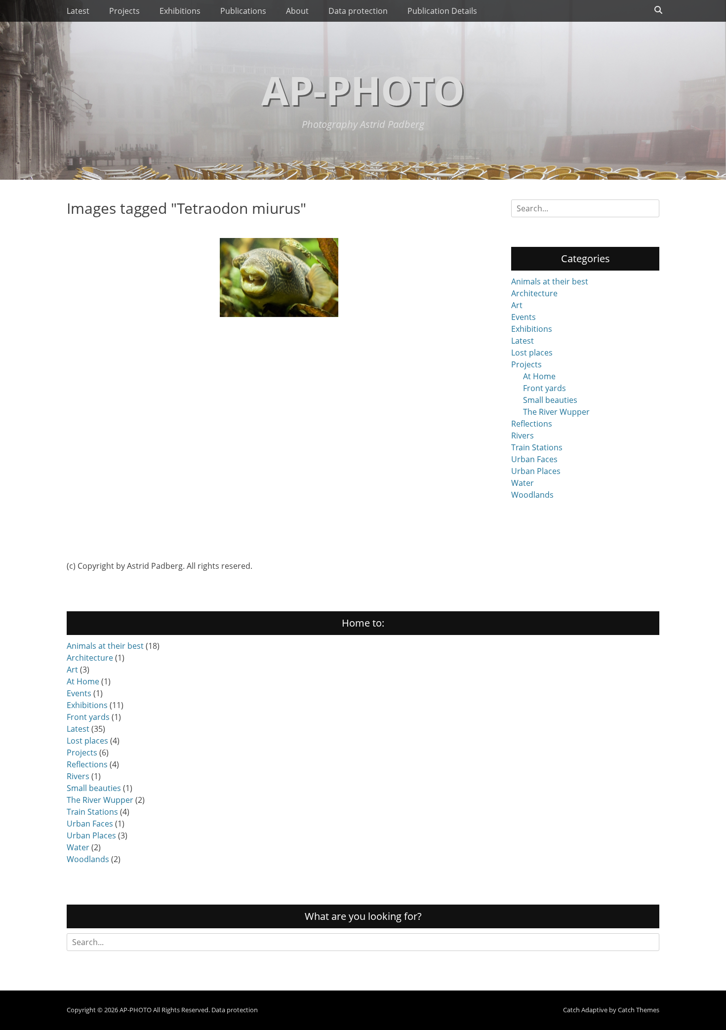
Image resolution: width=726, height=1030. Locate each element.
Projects (124, 10)
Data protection (358, 10)
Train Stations (537, 447)
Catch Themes (638, 1009)
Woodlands (532, 494)
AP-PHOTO (363, 90)
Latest (78, 10)
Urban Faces (534, 459)
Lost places (532, 352)
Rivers (522, 435)
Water (522, 482)
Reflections (531, 423)
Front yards (544, 388)
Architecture (534, 293)
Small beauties (550, 400)
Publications (243, 10)
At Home (539, 376)
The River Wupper (556, 411)
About (297, 10)
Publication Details (442, 10)
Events (523, 317)
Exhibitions (180, 10)
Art (517, 305)
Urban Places (536, 471)
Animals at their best (549, 281)
